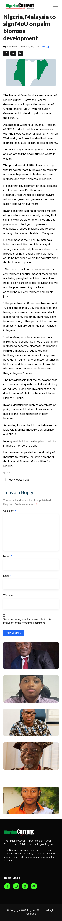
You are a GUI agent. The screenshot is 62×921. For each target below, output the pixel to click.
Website (8, 595)
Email (7, 575)
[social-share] (6, 53)
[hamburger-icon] (55, 5)
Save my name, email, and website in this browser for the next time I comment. (27, 621)
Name (7, 556)
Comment (9, 510)
